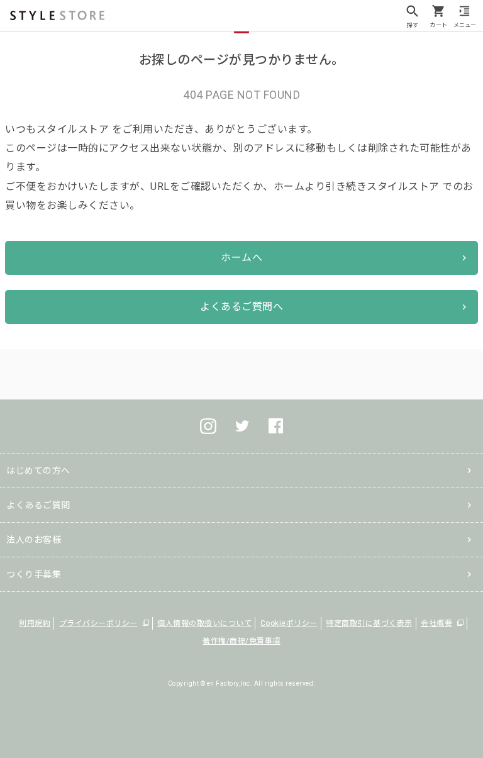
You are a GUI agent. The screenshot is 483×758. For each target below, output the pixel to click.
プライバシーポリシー (98, 623)
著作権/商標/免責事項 (241, 641)
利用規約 (34, 623)
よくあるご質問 (38, 505)
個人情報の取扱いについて (204, 623)
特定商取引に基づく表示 (369, 623)
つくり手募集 (33, 574)
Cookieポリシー (289, 623)
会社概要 (436, 623)
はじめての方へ (38, 470)
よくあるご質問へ (241, 307)
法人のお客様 (33, 540)
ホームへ (241, 258)
